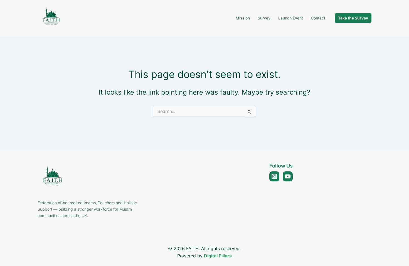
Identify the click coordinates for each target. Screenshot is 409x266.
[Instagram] (274, 176)
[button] (353, 18)
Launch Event (290, 18)
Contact (318, 18)
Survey (264, 18)
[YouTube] (288, 176)
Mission (243, 18)
